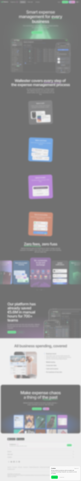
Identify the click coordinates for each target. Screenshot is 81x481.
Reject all (76, 468)
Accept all (54, 477)
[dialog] (65, 473)
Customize (62, 477)
